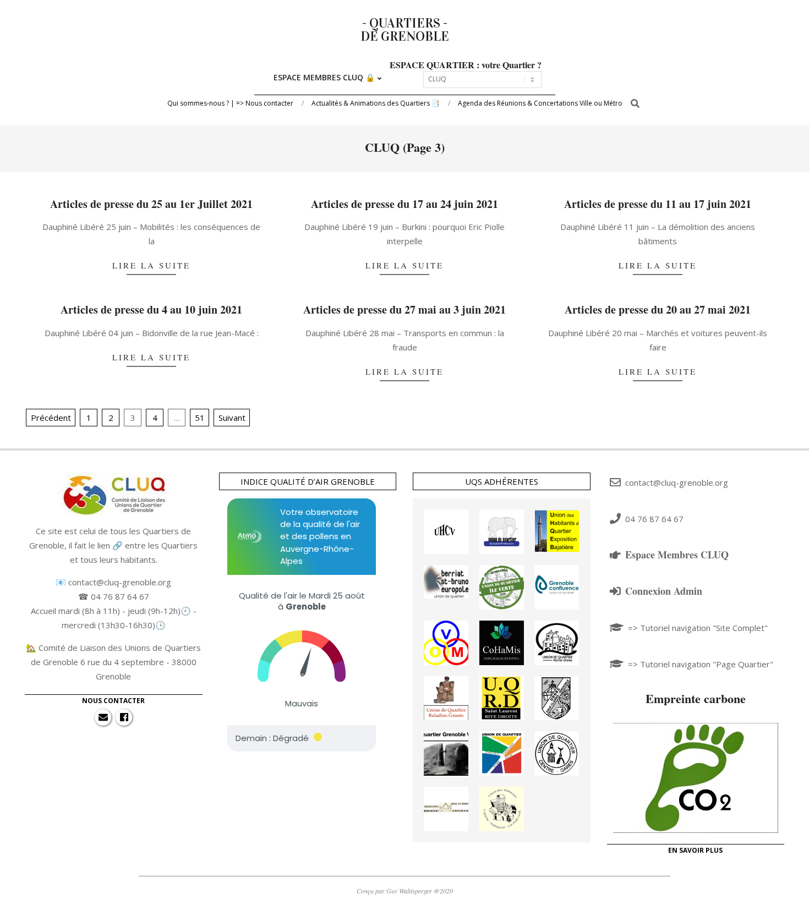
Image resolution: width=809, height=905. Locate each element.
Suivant (231, 417)
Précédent (51, 417)
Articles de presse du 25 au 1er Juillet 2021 (151, 204)
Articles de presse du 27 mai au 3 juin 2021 (404, 309)
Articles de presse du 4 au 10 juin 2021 (151, 309)
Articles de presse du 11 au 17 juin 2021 (657, 204)
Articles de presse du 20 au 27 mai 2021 (658, 309)
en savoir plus (695, 850)
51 (200, 417)
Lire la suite (151, 265)
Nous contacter (113, 700)
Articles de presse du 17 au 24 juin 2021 (404, 204)
